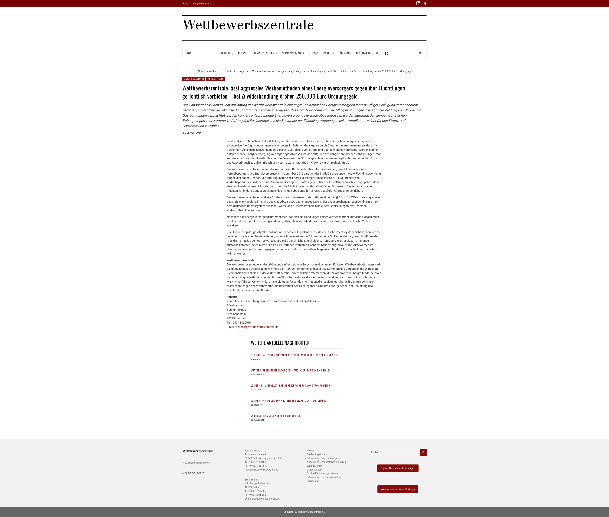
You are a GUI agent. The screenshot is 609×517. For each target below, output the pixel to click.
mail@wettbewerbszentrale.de (261, 469)
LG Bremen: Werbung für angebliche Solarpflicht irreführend (288, 400)
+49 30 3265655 (256, 494)
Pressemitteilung (215, 78)
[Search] (420, 53)
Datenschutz (314, 469)
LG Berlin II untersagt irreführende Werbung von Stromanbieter (290, 385)
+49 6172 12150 (257, 462)
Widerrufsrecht (315, 465)
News (201, 71)
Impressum (313, 481)
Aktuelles (227, 53)
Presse (242, 53)
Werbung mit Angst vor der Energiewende (276, 416)
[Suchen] (423, 452)
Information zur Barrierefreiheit (324, 477)
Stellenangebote (316, 454)
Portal (185, 3)
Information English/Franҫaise (324, 458)
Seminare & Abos (293, 53)
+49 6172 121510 (257, 465)
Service (314, 53)
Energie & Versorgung (194, 78)
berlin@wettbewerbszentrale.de (262, 498)
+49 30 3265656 (257, 491)
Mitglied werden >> (193, 472)
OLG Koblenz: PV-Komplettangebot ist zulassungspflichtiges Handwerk (294, 355)
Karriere (329, 53)
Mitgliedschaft (201, 3)
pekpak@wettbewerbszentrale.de (257, 326)
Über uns (345, 53)
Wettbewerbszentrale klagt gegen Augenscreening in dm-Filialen (290, 370)
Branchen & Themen (265, 53)
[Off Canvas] (189, 53)
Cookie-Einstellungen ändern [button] (323, 473)
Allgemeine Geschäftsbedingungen (326, 462)
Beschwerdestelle (368, 53)
